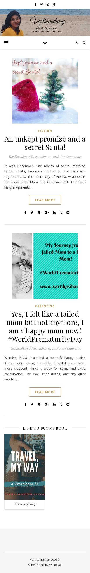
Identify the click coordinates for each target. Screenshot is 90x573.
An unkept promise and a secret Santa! (45, 143)
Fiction (45, 131)
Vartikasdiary (18, 156)
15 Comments (71, 348)
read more (45, 200)
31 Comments (71, 156)
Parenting (45, 306)
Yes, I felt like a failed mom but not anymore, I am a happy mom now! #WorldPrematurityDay (45, 326)
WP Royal (55, 565)
